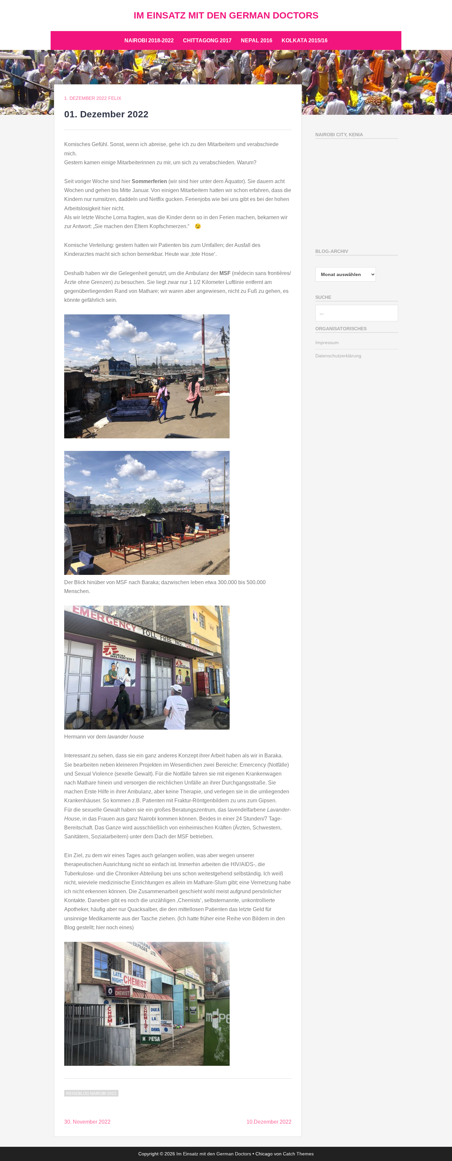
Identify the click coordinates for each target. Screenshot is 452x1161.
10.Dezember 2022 (269, 1122)
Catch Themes (298, 1153)
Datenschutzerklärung (338, 355)
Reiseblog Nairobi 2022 (91, 1093)
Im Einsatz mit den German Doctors (226, 15)
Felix (114, 98)
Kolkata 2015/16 (305, 40)
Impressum (327, 342)
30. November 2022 (87, 1122)
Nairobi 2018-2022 (149, 40)
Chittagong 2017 (207, 40)
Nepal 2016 (256, 40)
